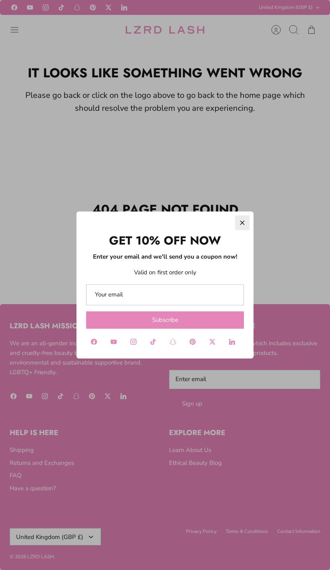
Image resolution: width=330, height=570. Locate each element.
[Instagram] (133, 342)
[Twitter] (212, 342)
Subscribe (165, 320)
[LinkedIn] (232, 342)
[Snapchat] (173, 342)
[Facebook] (94, 342)
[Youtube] (114, 342)
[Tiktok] (153, 342)
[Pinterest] (192, 342)
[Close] (242, 223)
